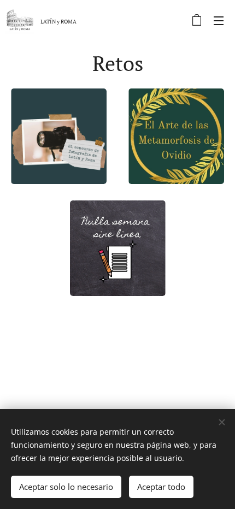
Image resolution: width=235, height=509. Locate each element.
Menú (219, 20)
